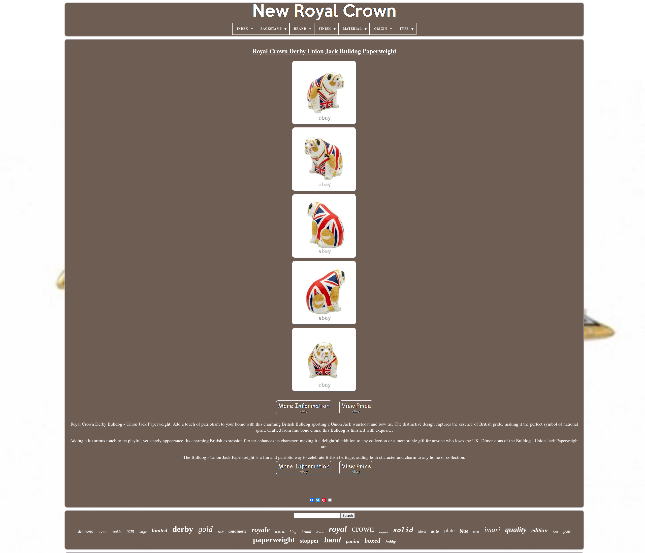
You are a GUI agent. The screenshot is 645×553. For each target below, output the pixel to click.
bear (555, 532)
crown (363, 529)
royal (338, 529)
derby (182, 529)
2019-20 (280, 532)
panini (353, 541)
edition (539, 530)
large (143, 532)
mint (476, 532)
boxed (372, 540)
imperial (383, 532)
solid (403, 530)
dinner (320, 532)
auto (435, 531)
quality (515, 529)
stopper (309, 540)
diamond (85, 531)
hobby (390, 542)
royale (261, 530)
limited (159, 530)
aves (103, 532)
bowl (220, 532)
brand (306, 532)
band (332, 540)
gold (205, 529)
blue (464, 531)
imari (492, 530)
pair (567, 531)
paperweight (274, 539)
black (422, 532)
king (293, 532)
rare (130, 531)
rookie (116, 531)
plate (449, 531)
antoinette (238, 531)
